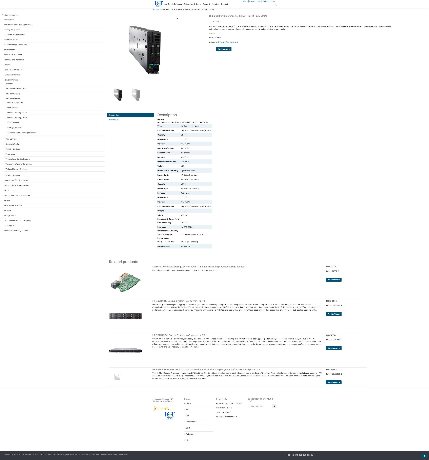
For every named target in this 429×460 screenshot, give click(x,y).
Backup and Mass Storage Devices (18, 24)
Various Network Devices (16, 169)
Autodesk (190, 434)
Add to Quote (224, 49)
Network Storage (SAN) (17, 117)
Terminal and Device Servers (17, 159)
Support (206, 4)
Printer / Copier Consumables (16, 185)
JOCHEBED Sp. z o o (10, 455)
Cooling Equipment (12, 29)
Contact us (225, 4)
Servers (7, 200)
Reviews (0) (114, 119)
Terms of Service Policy (108, 455)
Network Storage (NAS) (17, 112)
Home (155, 9)
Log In (272, 1)
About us (215, 4)
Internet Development (13, 55)
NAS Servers (12, 107)
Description (114, 115)
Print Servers (10, 139)
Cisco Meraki (191, 422)
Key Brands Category (173, 4)
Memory (7, 65)
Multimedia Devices (12, 75)
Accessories (9, 19)
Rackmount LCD (12, 144)
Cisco (188, 403)
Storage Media (10, 215)
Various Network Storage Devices (21, 132)
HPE (188, 409)
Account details (255, 1)
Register (265, 1)
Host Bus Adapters (15, 102)
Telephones (10, 154)
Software (7, 210)
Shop (161, 9)
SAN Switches (13, 122)
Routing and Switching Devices (17, 195)
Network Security (12, 94)
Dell (187, 415)
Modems (9, 83)
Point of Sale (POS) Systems (16, 180)
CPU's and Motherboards (14, 34)
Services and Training (13, 205)
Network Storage (12, 99)
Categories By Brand (192, 4)
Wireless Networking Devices (16, 230)
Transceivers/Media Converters (18, 164)
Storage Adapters (14, 127)
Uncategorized (10, 225)
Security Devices (12, 149)
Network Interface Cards (15, 89)
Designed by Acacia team (90, 455)
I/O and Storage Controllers (15, 45)
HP (187, 440)
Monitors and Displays (13, 70)
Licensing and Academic (14, 60)
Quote (245, 1)
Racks (6, 190)
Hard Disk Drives (11, 40)
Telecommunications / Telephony (17, 220)
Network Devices (11, 80)
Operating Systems (12, 175)
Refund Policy (122, 455)
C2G (188, 428)
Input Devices (9, 50)
